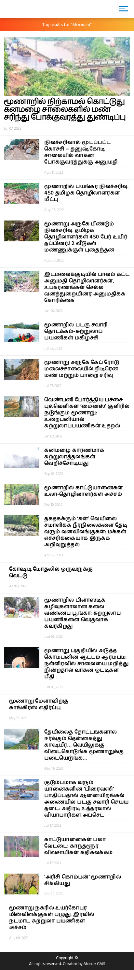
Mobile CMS (94, 964)
